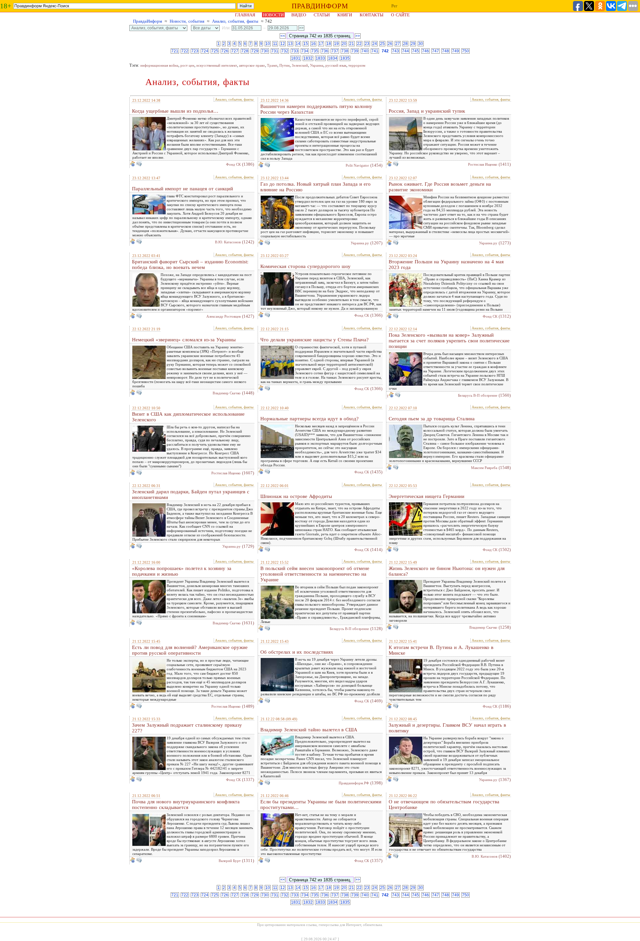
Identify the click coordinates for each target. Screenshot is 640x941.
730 (264, 51)
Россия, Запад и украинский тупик (427, 111)
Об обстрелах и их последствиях (296, 652)
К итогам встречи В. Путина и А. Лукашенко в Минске (441, 650)
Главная (245, 14)
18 (328, 43)
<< (282, 36)
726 (224, 51)
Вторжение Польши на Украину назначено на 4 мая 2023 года (446, 264)
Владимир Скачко (227, 393)
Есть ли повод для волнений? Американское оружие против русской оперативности (190, 650)
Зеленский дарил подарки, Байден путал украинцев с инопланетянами (190, 494)
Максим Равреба (484, 468)
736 (324, 51)
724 (204, 51)
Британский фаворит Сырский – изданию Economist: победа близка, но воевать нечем (190, 264)
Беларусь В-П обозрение (477, 395)
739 (354, 51)
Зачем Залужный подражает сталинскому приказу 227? (187, 727)
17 (321, 43)
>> (357, 36)
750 (465, 51)
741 (374, 51)
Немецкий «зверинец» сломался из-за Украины (184, 339)
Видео (298, 14)
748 (445, 51)
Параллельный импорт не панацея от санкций (182, 188)
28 (405, 43)
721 (174, 51)
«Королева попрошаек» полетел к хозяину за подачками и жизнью (181, 571)
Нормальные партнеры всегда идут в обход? (309, 418)
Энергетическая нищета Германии (426, 496)
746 (425, 51)
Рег (394, 5)
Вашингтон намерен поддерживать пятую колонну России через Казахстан (316, 109)
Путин (284, 65)
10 (267, 43)
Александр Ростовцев (223, 316)
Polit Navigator (357, 165)
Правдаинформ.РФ (354, 783)
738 (344, 51)
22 (359, 43)
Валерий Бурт (230, 861)
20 (344, 43)
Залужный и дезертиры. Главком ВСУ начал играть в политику (447, 727)
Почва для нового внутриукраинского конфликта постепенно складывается (186, 804)
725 (214, 51)
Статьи (322, 14)
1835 (345, 58)
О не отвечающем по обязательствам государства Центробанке (444, 804)
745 (415, 51)
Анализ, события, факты (235, 21)
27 (397, 43)
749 (455, 51)
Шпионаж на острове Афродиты (296, 496)
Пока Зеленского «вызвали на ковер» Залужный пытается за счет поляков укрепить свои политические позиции (449, 340)
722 (184, 51)
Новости (273, 14)
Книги (344, 14)
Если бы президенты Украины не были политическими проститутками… (320, 804)
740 (364, 51)
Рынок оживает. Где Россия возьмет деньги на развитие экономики (440, 186)
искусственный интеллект (216, 65)
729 (254, 51)
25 (382, 43)
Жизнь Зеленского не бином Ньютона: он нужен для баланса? (447, 571)
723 (194, 51)
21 (351, 43)
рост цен (187, 65)
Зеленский (300, 65)
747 (435, 51)
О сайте (400, 14)
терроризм (356, 65)
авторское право (252, 65)
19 (336, 43)
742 (385, 51)
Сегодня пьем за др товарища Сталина (432, 418)
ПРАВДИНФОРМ (320, 6)
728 (244, 51)
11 (275, 43)
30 (420, 43)
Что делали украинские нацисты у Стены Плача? (314, 339)
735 (314, 51)
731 (274, 51)
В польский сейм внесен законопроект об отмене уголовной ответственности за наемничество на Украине (314, 574)
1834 (332, 58)
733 (294, 51)
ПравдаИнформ (147, 21)
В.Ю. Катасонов (228, 242)
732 (284, 51)
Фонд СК (233, 164)
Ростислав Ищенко (482, 164)
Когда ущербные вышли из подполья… (175, 111)
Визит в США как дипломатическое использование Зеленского (188, 416)
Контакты (371, 14)
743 (395, 51)
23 (367, 43)
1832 (308, 58)
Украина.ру (360, 243)
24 (374, 43)
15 (305, 43)
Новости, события (187, 21)
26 (390, 43)
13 (290, 43)
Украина (316, 65)
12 (282, 43)
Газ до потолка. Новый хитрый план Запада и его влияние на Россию (315, 186)
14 (298, 43)
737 (334, 51)
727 (234, 51)
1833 (320, 58)
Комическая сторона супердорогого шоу (305, 266)
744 (405, 51)
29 (413, 43)
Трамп (272, 65)
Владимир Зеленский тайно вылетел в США (308, 729)
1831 (295, 58)
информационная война (159, 65)
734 (304, 51)
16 (313, 43)
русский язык (335, 65)
